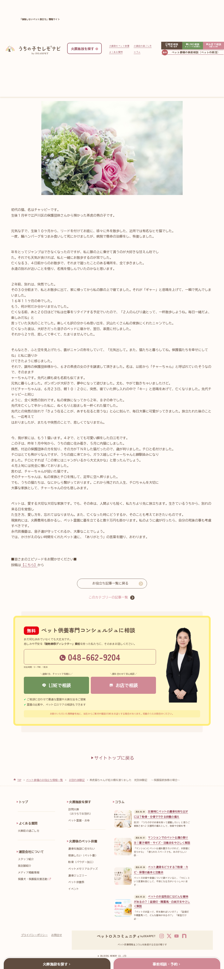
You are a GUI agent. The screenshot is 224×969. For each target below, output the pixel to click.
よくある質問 (115, 52)
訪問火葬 (80, 811)
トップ (23, 802)
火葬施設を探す (80, 802)
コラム (137, 52)
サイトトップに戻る (114, 758)
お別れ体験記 (77, 780)
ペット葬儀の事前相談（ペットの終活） (196, 52)
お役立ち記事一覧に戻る (110, 583)
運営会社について (31, 851)
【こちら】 (29, 565)
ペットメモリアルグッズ (83, 868)
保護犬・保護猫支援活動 (32, 879)
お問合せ (56, 935)
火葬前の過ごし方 (143, 45)
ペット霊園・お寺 (79, 820)
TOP (19, 780)
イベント (73, 888)
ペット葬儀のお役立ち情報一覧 (44, 780)
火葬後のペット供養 (119, 45)
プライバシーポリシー (34, 935)
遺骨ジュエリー (77, 875)
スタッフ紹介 (26, 859)
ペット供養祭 (76, 882)
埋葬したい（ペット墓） (83, 855)
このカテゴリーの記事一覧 (108, 597)
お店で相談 (126, 685)
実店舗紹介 (24, 865)
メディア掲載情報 (28, 872)
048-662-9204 (94, 657)
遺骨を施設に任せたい (81, 848)
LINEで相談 (58, 685)
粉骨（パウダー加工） (81, 862)
